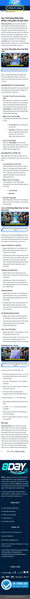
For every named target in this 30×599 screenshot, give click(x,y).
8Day (2, 477)
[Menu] (2, 3)
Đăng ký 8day (20, 451)
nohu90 (25, 496)
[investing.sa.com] (15, 3)
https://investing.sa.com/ (14, 532)
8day (2, 11)
